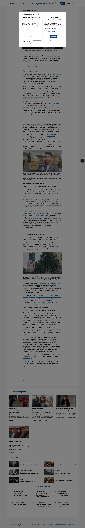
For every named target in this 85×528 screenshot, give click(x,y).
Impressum (32, 43)
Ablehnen (31, 36)
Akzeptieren (53, 36)
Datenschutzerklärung (26, 25)
